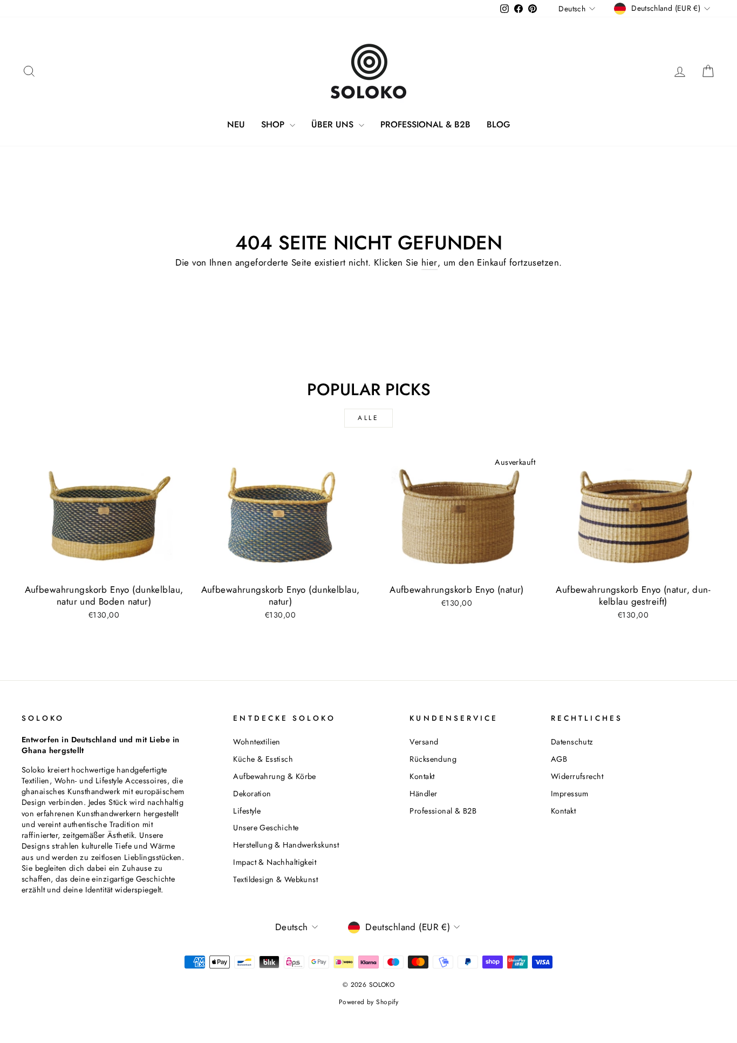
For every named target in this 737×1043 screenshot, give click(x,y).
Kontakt (422, 776)
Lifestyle (247, 810)
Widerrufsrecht (577, 776)
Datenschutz (572, 741)
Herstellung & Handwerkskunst (286, 844)
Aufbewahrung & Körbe (274, 776)
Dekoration (252, 793)
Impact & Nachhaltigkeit (274, 862)
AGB (559, 759)
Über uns (333, 124)
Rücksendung (433, 759)
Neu (236, 124)
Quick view (104, 565)
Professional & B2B (425, 124)
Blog (498, 124)
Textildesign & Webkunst (275, 879)
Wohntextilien (257, 741)
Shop (274, 124)
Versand (424, 741)
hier (429, 262)
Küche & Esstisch (263, 759)
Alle (368, 418)
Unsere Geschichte (265, 827)
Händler (423, 793)
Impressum (570, 793)
